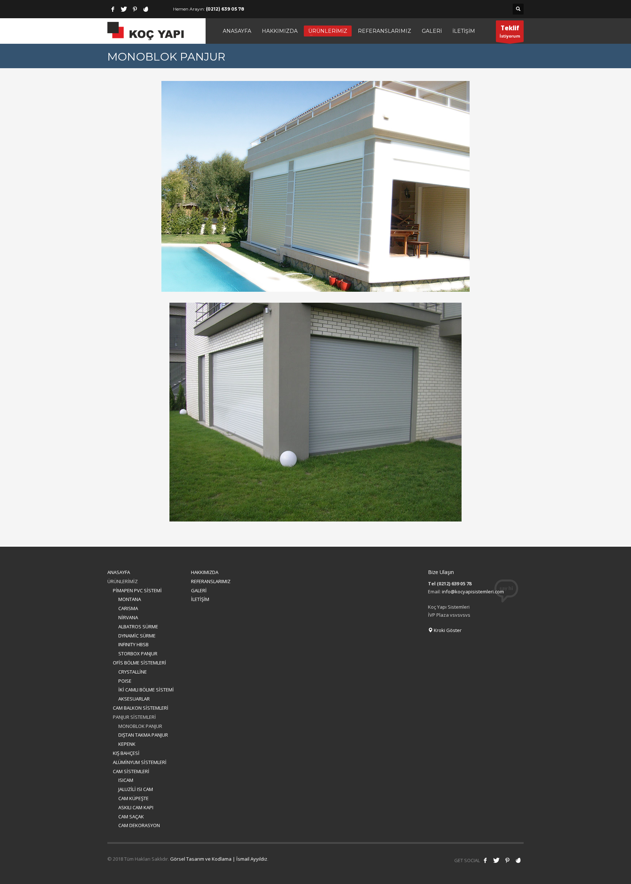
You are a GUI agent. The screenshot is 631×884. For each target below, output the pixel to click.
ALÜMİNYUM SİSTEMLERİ (140, 762)
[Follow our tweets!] (496, 860)
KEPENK (126, 744)
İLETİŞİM (200, 599)
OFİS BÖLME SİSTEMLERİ (139, 662)
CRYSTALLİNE (132, 671)
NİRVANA (128, 617)
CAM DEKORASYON (139, 825)
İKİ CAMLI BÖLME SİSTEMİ (146, 689)
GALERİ (199, 590)
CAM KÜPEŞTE (133, 798)
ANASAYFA (118, 572)
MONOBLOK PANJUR (140, 726)
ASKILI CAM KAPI (135, 807)
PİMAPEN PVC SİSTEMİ (137, 590)
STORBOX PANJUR (137, 653)
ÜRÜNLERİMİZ (122, 581)
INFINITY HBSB (133, 644)
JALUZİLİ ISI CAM (135, 789)
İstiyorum (510, 31)
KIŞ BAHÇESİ (126, 753)
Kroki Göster (447, 630)
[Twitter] (123, 9)
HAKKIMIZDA (204, 572)
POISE (124, 681)
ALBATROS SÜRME (138, 626)
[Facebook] (112, 9)
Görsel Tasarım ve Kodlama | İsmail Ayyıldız (218, 859)
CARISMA (128, 608)
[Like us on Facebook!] (485, 860)
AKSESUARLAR (134, 698)
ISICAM (125, 780)
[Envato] (145, 9)
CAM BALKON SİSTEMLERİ (140, 708)
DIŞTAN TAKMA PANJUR (143, 735)
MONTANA (129, 599)
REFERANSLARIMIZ (210, 581)
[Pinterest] (134, 9)
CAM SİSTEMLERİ (131, 771)
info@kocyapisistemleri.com (473, 591)
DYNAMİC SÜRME (137, 635)
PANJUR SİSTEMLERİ (134, 717)
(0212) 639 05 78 (225, 9)
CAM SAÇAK (131, 816)
